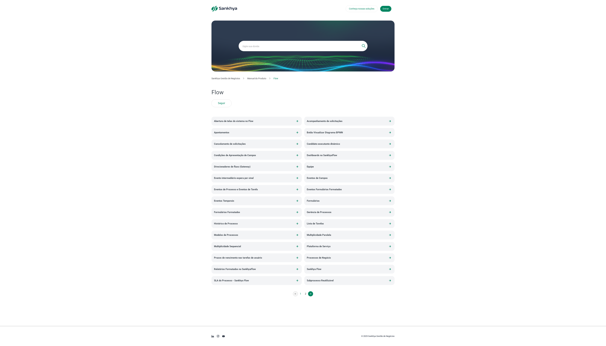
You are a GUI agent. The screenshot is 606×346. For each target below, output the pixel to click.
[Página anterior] (295, 293)
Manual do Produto (256, 78)
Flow (275, 78)
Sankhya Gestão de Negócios (225, 78)
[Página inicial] (224, 8)
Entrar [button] (386, 8)
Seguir (221, 103)
